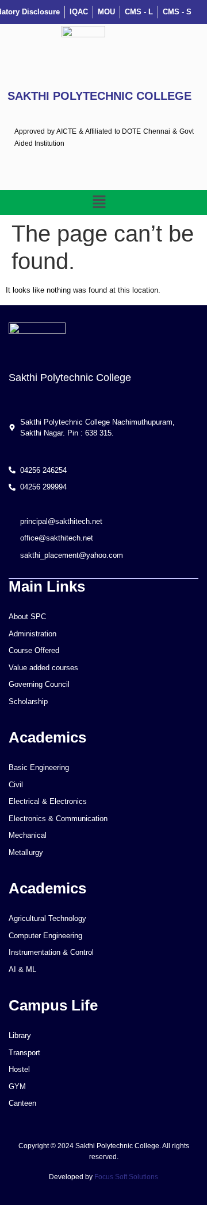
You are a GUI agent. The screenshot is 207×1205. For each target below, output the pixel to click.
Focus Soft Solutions (126, 1177)
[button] (99, 202)
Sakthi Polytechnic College (99, 96)
